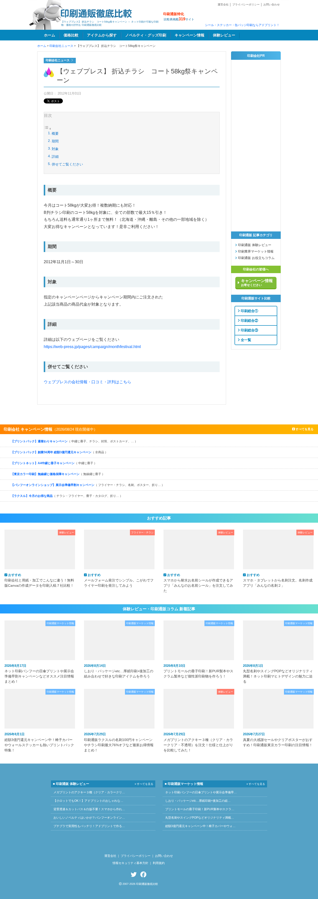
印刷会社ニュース (61, 46)
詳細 (55, 157)
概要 (55, 133)
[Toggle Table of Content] (47, 129)
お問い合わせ (271, 4)
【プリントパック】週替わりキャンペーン (74, 441)
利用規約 (159, 863)
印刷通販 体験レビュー (254, 245)
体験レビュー (224, 35)
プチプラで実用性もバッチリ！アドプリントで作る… (89, 826)
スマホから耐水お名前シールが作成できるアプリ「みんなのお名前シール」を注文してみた (198, 583)
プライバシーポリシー (246, 4)
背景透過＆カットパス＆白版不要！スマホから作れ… (89, 809)
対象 (55, 149)
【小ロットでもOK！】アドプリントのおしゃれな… (88, 801)
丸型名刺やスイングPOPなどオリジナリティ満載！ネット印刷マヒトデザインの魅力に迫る (278, 673)
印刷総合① (249, 311)
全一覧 (245, 340)
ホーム (49, 35)
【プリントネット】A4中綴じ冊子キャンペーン (54, 463)
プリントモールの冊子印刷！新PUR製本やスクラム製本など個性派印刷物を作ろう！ (198, 671)
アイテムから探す (102, 35)
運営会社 (223, 4)
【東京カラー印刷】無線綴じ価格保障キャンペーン (58, 474)
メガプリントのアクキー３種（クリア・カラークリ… (89, 792)
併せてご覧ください (67, 164)
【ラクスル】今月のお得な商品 (67, 496)
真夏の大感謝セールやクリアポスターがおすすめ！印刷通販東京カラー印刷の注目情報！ (278, 739)
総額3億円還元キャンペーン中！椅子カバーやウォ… (200, 826)
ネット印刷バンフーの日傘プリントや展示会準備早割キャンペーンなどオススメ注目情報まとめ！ (39, 673)
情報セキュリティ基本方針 (130, 863)
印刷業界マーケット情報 (255, 251)
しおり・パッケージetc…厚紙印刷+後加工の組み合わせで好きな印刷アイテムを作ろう (118, 671)
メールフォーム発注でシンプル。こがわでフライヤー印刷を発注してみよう (119, 580)
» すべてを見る (144, 783)
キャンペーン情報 (189, 35)
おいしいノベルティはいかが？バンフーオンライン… (89, 817)
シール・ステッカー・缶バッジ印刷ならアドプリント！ (242, 25)
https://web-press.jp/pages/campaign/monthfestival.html (92, 347)
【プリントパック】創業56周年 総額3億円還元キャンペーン (59, 452)
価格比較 (71, 35)
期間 (55, 141)
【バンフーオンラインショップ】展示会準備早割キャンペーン (87, 485)
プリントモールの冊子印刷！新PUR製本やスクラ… (199, 809)
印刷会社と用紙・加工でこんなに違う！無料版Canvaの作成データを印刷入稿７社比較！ (39, 580)
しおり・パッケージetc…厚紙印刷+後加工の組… (198, 801)
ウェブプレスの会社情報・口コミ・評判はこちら (87, 382)
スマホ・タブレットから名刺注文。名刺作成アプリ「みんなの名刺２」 (278, 580)
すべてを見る (304, 429)
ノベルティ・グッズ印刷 (145, 35)
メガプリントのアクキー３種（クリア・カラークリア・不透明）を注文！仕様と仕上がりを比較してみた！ (198, 742)
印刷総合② (249, 320)
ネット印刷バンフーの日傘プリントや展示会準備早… (201, 792)
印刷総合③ (249, 330)
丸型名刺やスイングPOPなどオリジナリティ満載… (199, 817)
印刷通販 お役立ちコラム (256, 258)
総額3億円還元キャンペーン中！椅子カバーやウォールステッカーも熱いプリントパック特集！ (39, 742)
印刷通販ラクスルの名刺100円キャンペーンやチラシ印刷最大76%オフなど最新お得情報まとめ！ (119, 742)
